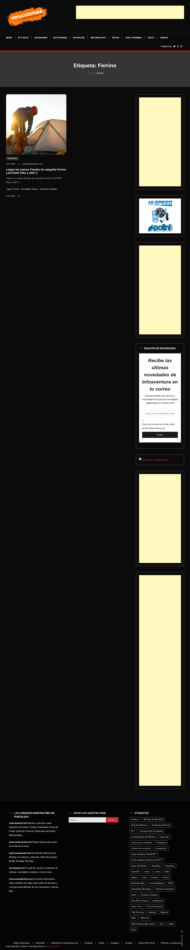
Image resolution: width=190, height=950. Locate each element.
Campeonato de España (151, 831)
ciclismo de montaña (141, 848)
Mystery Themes (52, 946)
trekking (152, 912)
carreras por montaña (142, 842)
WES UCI (145, 918)
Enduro (155, 877)
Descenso (170, 866)
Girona (166, 877)
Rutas (115, 37)
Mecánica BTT (98, 37)
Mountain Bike (138, 883)
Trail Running (133, 37)
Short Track (137, 906)
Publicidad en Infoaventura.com (64, 943)
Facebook (88, 943)
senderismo (158, 900)
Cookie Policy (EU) (146, 943)
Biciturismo (60, 37)
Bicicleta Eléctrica (140, 825)
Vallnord (164, 912)
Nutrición (79, 37)
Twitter (101, 943)
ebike (167, 871)
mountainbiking (157, 883)
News (9, 37)
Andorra (135, 819)
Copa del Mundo (139, 866)
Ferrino (16, 189)
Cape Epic (165, 837)
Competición (161, 848)
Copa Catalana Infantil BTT (144, 854)
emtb (144, 877)
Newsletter (40, 943)
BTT (134, 831)
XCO (134, 930)
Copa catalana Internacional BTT (147, 860)
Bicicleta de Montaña (154, 819)
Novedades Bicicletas (142, 889)
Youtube (128, 943)
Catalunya (161, 842)
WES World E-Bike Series (144, 924)
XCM (171, 924)
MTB (171, 883)
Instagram (114, 943)
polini (134, 895)
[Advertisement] (130, 12)
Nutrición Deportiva (165, 889)
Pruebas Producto (149, 895)
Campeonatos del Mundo (144, 837)
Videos (164, 37)
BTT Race (23, 37)
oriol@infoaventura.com (32, 164)
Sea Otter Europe (140, 900)
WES (134, 918)
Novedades (40, 37)
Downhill (136, 871)
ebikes (135, 877)
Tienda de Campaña (48, 189)
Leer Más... (11, 196)
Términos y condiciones (171, 943)
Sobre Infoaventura (21, 943)
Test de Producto (155, 906)
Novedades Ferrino (29, 189)
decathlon (156, 866)
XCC (162, 924)
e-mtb (157, 871)
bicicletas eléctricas (162, 825)
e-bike (147, 871)
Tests (151, 37)
